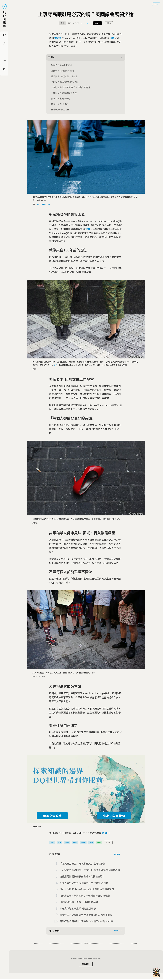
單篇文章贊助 (52, 816)
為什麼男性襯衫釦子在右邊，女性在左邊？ (82, 876)
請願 (112, 38)
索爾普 (57, 38)
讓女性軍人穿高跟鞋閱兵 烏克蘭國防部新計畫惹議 (86, 914)
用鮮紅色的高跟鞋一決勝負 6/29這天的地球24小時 (86, 921)
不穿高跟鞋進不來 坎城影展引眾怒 (78, 908)
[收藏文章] (87, 23)
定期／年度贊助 (114, 816)
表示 (55, 365)
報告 (87, 229)
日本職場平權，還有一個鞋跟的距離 (79, 902)
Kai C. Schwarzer (43, 204)
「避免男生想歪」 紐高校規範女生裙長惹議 (82, 863)
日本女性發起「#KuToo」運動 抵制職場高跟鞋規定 (87, 889)
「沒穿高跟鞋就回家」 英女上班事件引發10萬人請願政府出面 (91, 870)
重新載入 (86, 964)
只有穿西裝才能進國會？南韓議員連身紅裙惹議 (85, 895)
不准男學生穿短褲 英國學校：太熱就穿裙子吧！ (85, 883)
